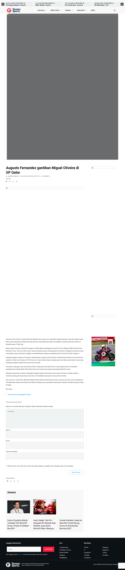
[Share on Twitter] (13, 181)
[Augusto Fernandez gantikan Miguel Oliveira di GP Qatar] (45, 260)
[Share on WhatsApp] (9, 181)
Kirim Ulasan (76, 472)
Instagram (87, 552)
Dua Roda (24, 176)
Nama (8, 430)
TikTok (86, 547)
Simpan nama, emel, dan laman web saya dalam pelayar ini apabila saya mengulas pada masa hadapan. (41, 466)
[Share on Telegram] (16, 181)
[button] (18, 4)
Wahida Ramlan (13, 176)
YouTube (105, 555)
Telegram (20, 554)
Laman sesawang (11, 451)
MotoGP (30, 176)
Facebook (87, 558)
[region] (62, 4)
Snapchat (105, 550)
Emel (8, 441)
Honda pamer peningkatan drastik (19, 394)
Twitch (104, 552)
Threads (86, 555)
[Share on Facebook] (6, 181)
